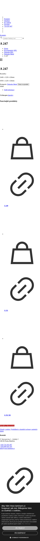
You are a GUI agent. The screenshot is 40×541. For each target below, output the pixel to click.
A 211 (6, 310)
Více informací (26, 524)
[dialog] (20, 522)
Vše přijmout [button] (20, 528)
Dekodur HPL (8, 52)
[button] (20, 537)
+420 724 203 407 (6, 445)
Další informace (9, 90)
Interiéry (10, 95)
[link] (23, 38)
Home (6, 48)
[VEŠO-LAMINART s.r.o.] (16, 9)
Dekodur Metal (9, 54)
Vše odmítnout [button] (19, 533)
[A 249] (22, 117)
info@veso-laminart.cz (7, 448)
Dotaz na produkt (23, 84)
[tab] (22, 90)
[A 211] (22, 222)
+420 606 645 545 (6, 446)
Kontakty (3, 35)
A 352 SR (7, 415)
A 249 (6, 206)
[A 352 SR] (22, 327)
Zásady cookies (5, 429)
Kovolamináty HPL (10, 50)
